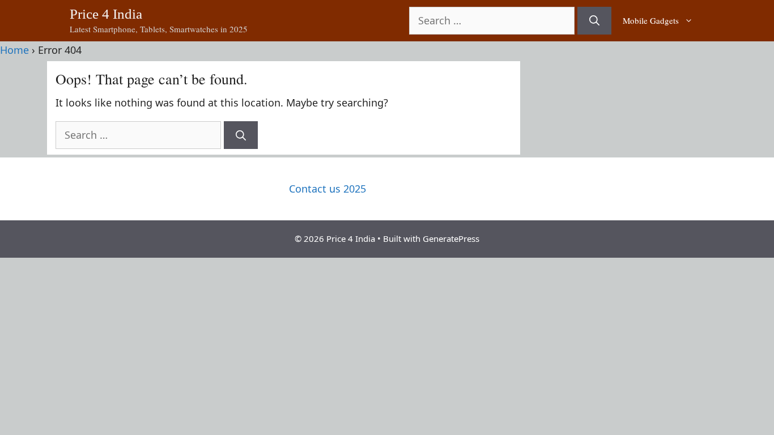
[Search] (594, 21)
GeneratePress (451, 238)
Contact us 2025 (327, 188)
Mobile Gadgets (651, 20)
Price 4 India (106, 14)
